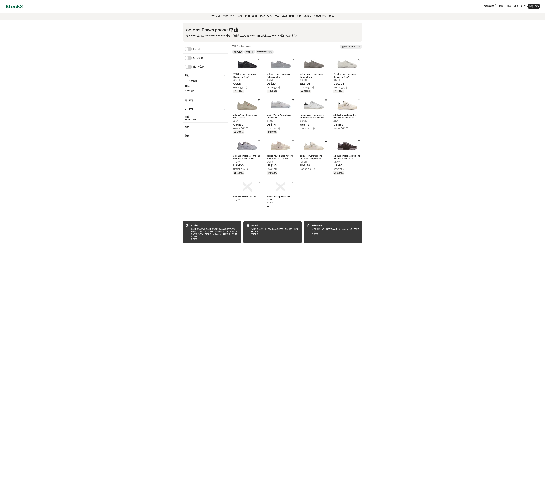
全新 (240, 16)
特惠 (247, 16)
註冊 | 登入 (534, 6)
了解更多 (214, 239)
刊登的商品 (489, 6)
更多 (331, 16)
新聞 (501, 6)
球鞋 (276, 16)
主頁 (234, 46)
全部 (217, 16)
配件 (299, 16)
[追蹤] (259, 59)
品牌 (225, 16)
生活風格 (189, 90)
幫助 (516, 6)
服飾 (291, 16)
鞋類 (284, 16)
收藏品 (308, 16)
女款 (262, 16)
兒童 (269, 16)
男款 (254, 16)
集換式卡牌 (320, 16)
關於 (509, 7)
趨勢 (232, 16)
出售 (523, 6)
